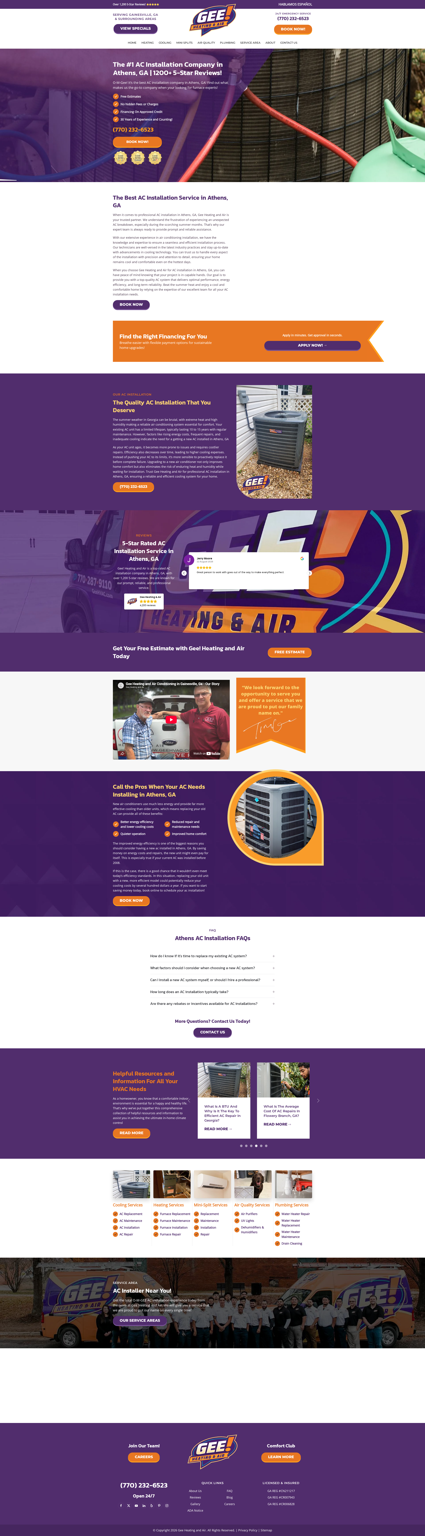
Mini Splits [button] (184, 42)
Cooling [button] (165, 42)
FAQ (229, 1491)
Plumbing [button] (227, 42)
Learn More (281, 1457)
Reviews (195, 1497)
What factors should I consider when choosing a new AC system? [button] (202, 968)
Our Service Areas (140, 1320)
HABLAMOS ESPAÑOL (295, 4)
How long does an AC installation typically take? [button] (189, 992)
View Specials (135, 28)
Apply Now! (310, 345)
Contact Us (288, 42)
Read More (131, 1133)
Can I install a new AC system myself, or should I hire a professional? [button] (205, 980)
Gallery (195, 1504)
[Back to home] (212, 20)
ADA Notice (195, 1510)
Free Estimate (290, 652)
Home (132, 42)
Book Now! (293, 29)
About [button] (270, 42)
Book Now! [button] (137, 142)
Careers (144, 1457)
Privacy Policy (247, 1530)
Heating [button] (147, 42)
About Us (195, 1491)
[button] (144, 601)
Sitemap (266, 1530)
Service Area (250, 42)
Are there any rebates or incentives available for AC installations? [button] (203, 1003)
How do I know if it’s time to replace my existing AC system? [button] (198, 956)
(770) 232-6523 (293, 18)
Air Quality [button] (206, 42)
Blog (229, 1497)
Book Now (131, 304)
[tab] (241, 1146)
